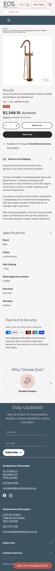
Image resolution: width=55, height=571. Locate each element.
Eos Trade (39, 4)
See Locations (13, 148)
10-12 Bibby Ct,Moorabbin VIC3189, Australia (10, 474)
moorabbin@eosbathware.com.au (19, 488)
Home (5, 29)
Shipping (6, 117)
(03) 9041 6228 (10, 482)
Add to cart (37, 125)
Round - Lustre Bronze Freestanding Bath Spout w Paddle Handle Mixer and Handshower (25, 31)
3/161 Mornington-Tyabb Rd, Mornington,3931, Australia (14, 517)
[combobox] (27, 12)
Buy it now (27, 134)
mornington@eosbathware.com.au (20, 531)
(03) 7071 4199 (10, 526)
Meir (5, 102)
